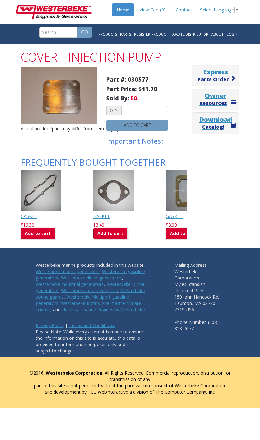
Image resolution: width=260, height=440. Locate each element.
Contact (184, 10)
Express (213, 75)
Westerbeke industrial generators (70, 284)
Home (123, 10)
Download (215, 122)
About (217, 34)
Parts (125, 34)
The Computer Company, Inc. (185, 392)
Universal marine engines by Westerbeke (103, 309)
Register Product (151, 34)
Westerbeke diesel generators (91, 278)
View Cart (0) (153, 10)
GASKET (29, 216)
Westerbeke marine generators (68, 271)
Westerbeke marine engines (89, 290)
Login (232, 34)
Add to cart (137, 125)
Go (84, 32)
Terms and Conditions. (92, 325)
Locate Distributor (189, 34)
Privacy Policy (50, 325)
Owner (213, 99)
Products (107, 34)
